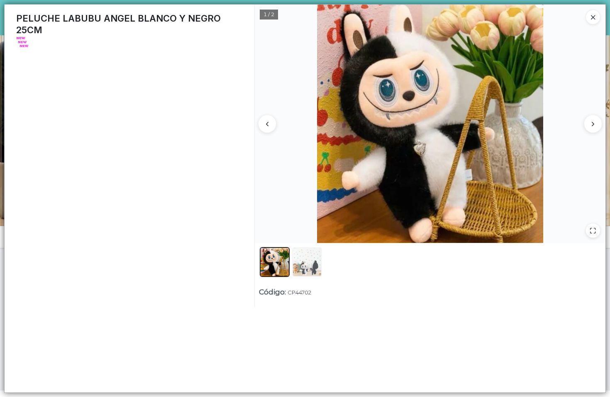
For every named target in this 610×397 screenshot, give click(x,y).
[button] (275, 262)
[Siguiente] (593, 124)
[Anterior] (267, 124)
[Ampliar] (593, 230)
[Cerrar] (593, 17)
